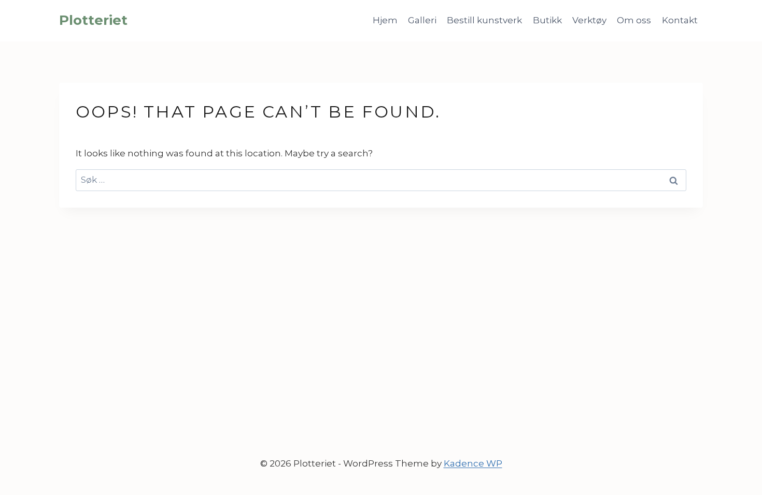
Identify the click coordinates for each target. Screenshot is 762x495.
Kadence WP (473, 463)
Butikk (547, 20)
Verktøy (589, 20)
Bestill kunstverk (484, 20)
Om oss (634, 20)
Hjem (385, 20)
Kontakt (680, 20)
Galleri (422, 20)
